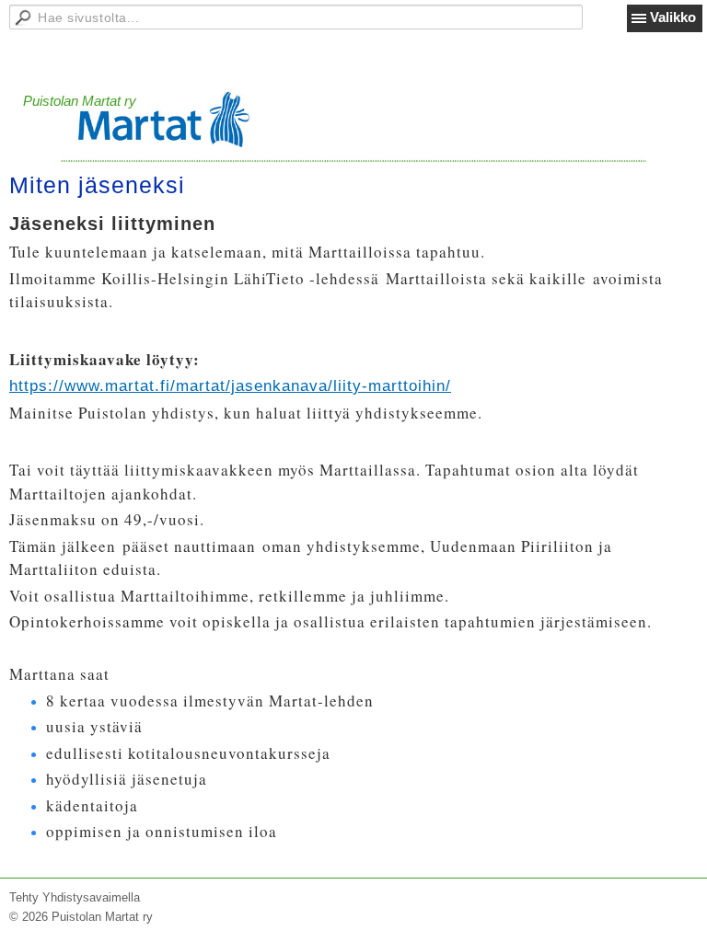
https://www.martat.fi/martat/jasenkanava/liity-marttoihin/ (230, 386)
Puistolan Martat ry (79, 101)
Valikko (673, 17)
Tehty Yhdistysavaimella (74, 897)
